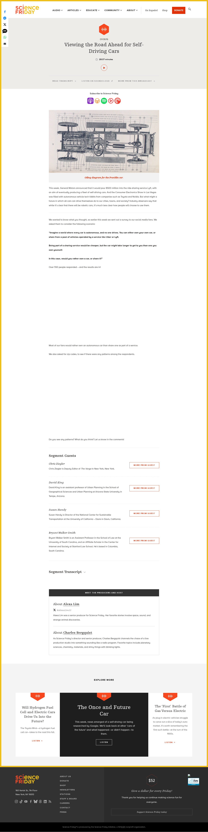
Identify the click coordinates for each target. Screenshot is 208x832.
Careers (65, 803)
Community (112, 10)
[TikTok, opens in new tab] (21, 801)
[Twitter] (4, 24)
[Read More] (38, 725)
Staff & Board (68, 799)
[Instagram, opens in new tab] (16, 801)
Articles (73, 10)
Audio (56, 10)
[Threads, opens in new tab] (40, 801)
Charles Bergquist (77, 633)
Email (4, 43)
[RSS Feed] (50, 801)
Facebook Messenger (4, 18)
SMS (4, 31)
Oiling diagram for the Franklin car (104, 177)
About (131, 10)
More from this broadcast (135, 81)
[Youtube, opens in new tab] (26, 801)
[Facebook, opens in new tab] (31, 801)
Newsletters (67, 790)
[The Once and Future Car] (104, 725)
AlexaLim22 (64, 610)
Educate (91, 10)
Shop (165, 10)
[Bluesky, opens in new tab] (35, 801)
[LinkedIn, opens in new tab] (45, 801)
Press (63, 812)
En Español (151, 10)
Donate (178, 10)
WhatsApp (4, 37)
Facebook (4, 12)
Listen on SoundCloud (96, 81)
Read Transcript (62, 81)
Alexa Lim (71, 604)
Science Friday (27, 10)
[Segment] (104, 29)
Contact (65, 807)
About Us (65, 776)
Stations (65, 794)
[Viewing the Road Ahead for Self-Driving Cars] (104, 67)
